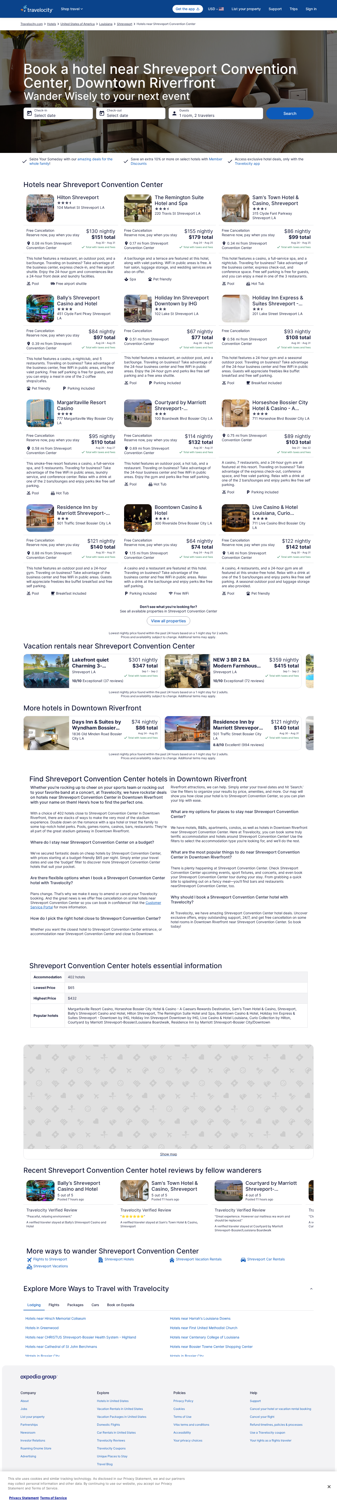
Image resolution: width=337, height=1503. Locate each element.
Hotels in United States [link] (113, 1401)
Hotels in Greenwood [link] (42, 1328)
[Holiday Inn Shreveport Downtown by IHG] (168, 343)
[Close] (329, 1486)
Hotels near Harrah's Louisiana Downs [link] (200, 1318)
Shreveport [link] (124, 24)
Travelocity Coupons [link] (111, 1448)
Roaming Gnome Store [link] (35, 1448)
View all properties (168, 620)
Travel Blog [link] (104, 1464)
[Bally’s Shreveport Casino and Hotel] (70, 343)
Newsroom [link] (27, 1432)
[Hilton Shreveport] (70, 240)
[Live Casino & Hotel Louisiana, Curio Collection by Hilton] (266, 550)
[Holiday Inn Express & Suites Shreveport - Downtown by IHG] (266, 343)
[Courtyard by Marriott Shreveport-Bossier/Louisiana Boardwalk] (168, 447)
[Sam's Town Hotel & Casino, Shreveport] (266, 240)
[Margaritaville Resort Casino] (70, 447)
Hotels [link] (51, 24)
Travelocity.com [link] (31, 24)
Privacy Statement (24, 1498)
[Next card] (314, 671)
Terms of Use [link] (182, 1417)
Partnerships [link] (29, 1424)
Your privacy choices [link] (187, 1440)
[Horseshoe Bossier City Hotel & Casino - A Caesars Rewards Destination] (266, 447)
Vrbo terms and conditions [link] (191, 1424)
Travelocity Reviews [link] (111, 1440)
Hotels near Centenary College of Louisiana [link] (204, 1337)
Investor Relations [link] (32, 1440)
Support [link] (255, 1401)
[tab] (34, 1304)
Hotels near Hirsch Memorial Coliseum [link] (55, 1318)
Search (290, 113)
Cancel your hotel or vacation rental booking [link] (280, 1409)
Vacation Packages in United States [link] (121, 1417)
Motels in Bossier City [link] (42, 1356)
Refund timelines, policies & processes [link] (276, 1424)
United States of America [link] (77, 24)
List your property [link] (32, 1417)
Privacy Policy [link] (183, 1401)
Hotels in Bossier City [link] (187, 1356)
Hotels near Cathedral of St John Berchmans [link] (61, 1346)
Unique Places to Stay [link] (112, 1456)
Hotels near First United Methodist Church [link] (203, 1328)
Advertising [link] (28, 1456)
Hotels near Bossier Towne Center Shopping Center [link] (211, 1346)
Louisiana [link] (105, 24)
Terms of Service (53, 1498)
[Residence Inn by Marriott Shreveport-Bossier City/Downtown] (70, 550)
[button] (168, 1288)
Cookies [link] (179, 1409)
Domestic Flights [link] (108, 1424)
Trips (294, 9)
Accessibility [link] (182, 1432)
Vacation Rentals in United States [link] (120, 1409)
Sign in (311, 9)
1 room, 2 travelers (196, 115)
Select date (45, 115)
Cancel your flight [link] (262, 1417)
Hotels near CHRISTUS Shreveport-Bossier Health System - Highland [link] (80, 1337)
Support (275, 9)
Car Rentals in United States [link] (116, 1432)
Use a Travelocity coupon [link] (267, 1432)
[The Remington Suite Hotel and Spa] (168, 240)
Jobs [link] (23, 1409)
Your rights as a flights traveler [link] (270, 1440)
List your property (246, 9)
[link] (61, 1260)
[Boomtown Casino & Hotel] (168, 550)
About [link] (24, 1401)
